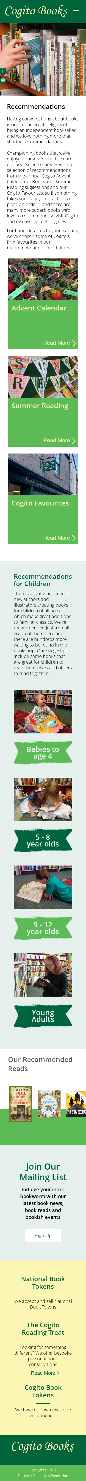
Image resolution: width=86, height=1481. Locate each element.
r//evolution (57, 1475)
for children (59, 247)
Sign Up (42, 1235)
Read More (43, 1373)
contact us (53, 198)
